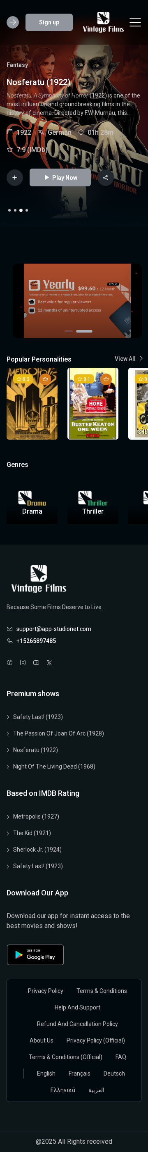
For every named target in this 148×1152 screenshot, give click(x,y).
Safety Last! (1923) (38, 717)
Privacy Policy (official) (96, 1040)
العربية (96, 1090)
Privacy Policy (45, 991)
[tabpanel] (74, 123)
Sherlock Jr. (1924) (37, 849)
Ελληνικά (63, 1090)
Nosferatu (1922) (35, 750)
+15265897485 (36, 641)
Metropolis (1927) (36, 816)
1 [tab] (9, 210)
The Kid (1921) (32, 833)
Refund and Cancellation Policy (77, 1024)
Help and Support (77, 1007)
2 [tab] (15, 210)
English (46, 1073)
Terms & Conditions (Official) (65, 1057)
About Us (41, 1040)
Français (79, 1073)
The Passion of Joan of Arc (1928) (58, 733)
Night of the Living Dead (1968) (54, 766)
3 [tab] (21, 210)
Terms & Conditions (101, 991)
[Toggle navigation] (135, 22)
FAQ (121, 1057)
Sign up (49, 22)
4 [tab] (26, 210)
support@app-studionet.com (53, 629)
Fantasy (17, 65)
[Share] (105, 177)
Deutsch (114, 1073)
